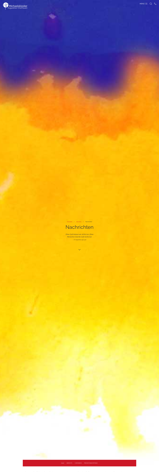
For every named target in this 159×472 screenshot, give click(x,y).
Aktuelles (78, 221)
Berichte (69, 463)
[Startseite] (14, 6)
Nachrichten (88, 221)
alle (62, 463)
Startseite (69, 221)
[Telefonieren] (155, 3)
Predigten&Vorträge (91, 463)
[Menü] (146, 3)
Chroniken (78, 463)
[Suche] (151, 3)
